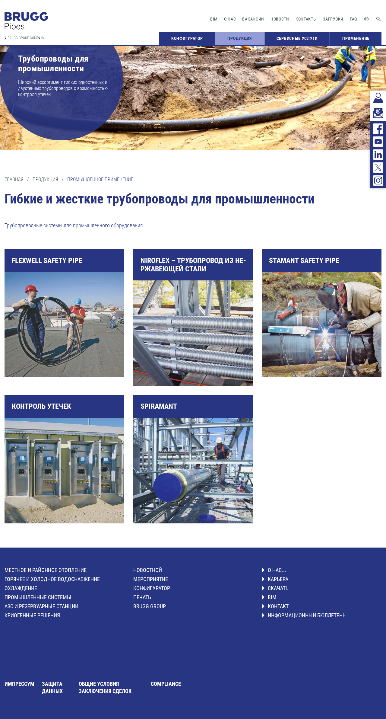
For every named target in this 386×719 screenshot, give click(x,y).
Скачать (278, 588)
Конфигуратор (187, 38)
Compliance (166, 684)
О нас (230, 19)
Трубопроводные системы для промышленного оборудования (74, 225)
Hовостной (147, 570)
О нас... (277, 570)
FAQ (353, 19)
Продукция (239, 38)
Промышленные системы (38, 597)
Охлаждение (21, 588)
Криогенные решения (32, 615)
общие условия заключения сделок (105, 687)
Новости (280, 19)
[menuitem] (187, 38)
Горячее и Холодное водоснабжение (52, 579)
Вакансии (253, 19)
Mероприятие (150, 579)
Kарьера (278, 579)
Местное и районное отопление (46, 570)
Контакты (306, 19)
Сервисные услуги (297, 38)
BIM (214, 19)
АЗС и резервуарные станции (41, 606)
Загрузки (333, 19)
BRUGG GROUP (149, 606)
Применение (355, 38)
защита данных (52, 687)
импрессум (19, 684)
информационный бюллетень (307, 615)
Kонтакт (278, 606)
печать (142, 597)
